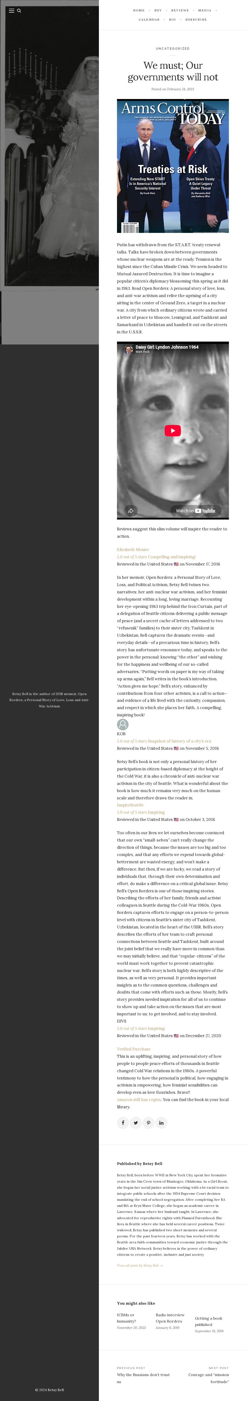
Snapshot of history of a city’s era (179, 741)
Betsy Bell (56, 1390)
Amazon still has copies (139, 1099)
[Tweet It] (136, 1123)
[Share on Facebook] (123, 1123)
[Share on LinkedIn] (161, 1123)
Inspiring (156, 812)
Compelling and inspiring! (171, 556)
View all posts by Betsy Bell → (140, 1265)
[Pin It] (149, 1123)
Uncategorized (173, 48)
